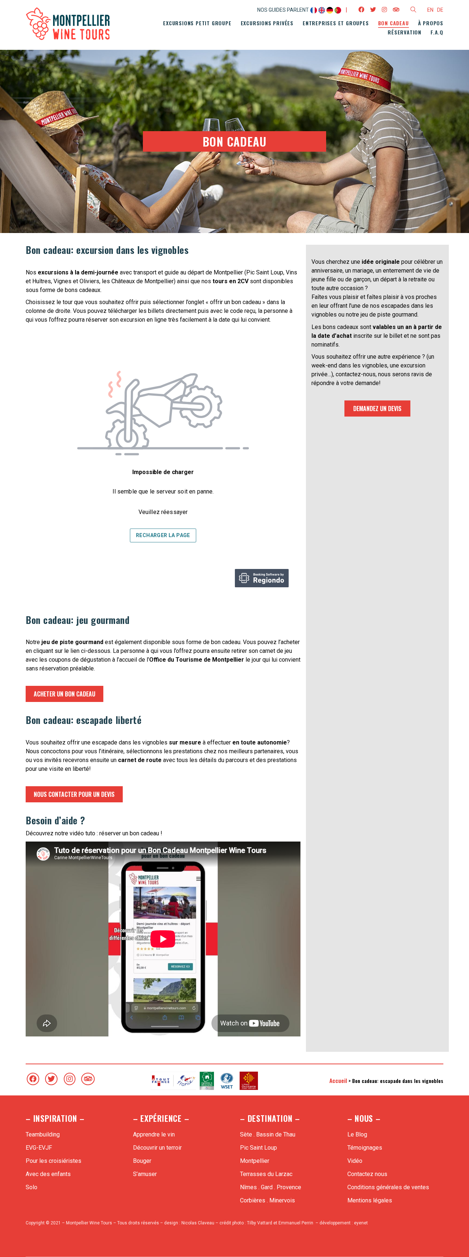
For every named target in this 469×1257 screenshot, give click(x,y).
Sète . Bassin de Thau (267, 1134)
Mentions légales (369, 1200)
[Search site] (413, 10)
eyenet (361, 1222)
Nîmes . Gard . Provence (270, 1187)
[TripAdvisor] (88, 1079)
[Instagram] (69, 1079)
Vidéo (354, 1160)
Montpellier (254, 1160)
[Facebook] (33, 1079)
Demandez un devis (377, 408)
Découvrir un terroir (157, 1147)
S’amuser (145, 1174)
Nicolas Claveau (197, 1222)
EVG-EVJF (39, 1147)
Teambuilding (43, 1134)
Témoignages (364, 1147)
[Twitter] (51, 1079)
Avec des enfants (48, 1174)
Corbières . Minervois (267, 1200)
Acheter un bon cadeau (64, 693)
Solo (31, 1187)
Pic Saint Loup (258, 1147)
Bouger (142, 1160)
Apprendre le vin (154, 1134)
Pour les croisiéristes (53, 1160)
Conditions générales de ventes (388, 1187)
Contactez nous (367, 1174)
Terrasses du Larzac (266, 1174)
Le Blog (357, 1134)
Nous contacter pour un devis (74, 794)
